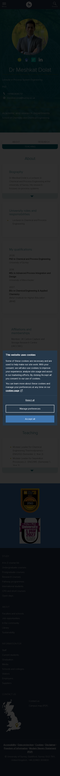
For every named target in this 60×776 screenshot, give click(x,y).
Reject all (30, 400)
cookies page (12, 390)
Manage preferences (30, 408)
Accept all (30, 419)
